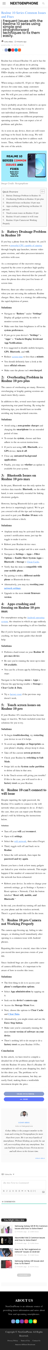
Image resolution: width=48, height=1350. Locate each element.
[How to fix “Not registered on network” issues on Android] (6, 1252)
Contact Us (36, 1340)
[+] (34, 1191)
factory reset (16, 694)
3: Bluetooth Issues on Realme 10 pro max (21, 202)
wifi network (20, 841)
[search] (43, 3)
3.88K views (34, 1232)
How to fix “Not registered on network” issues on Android (28, 1250)
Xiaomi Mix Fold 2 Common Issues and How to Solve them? (30, 1238)
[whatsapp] (31, 1321)
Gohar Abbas (8, 42)
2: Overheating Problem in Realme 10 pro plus (23, 199)
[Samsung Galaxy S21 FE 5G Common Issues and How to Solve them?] (6, 1229)
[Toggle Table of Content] (41, 191)
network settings (12, 588)
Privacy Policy (13, 1340)
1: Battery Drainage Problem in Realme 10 (22, 195)
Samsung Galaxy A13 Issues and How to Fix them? (29, 1262)
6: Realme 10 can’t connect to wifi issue (20, 216)
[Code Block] (25, 1190)
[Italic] (6, 1190)
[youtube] (26, 1321)
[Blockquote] (22, 1190)
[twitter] (7, 1158)
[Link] (28, 1190)
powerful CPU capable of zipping (26, 245)
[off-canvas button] (4, 3)
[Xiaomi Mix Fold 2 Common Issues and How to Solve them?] (6, 1241)
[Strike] (12, 1190)
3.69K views (34, 1243)
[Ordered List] (16, 1190)
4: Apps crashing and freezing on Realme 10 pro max (22, 208)
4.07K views (34, 1267)
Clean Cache (33, 561)
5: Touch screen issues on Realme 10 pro (21, 213)
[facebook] (4, 1158)
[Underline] (9, 1190)
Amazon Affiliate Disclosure (25, 1344)
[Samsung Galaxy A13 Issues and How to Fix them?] (6, 1264)
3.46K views (34, 1255)
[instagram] (10, 1158)
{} (31, 1191)
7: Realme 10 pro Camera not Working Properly (20, 222)
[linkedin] (14, 1158)
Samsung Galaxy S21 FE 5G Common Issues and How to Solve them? (31, 1227)
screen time (17, 356)
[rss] (35, 1321)
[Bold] (3, 1190)
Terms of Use (25, 1340)
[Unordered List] (19, 1190)
